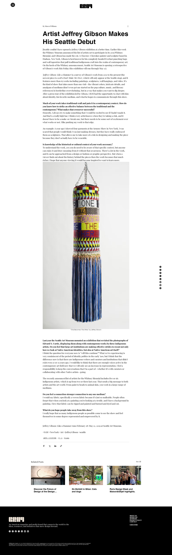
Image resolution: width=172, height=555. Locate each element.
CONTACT (133, 522)
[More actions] (127, 26)
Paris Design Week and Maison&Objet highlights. (122, 490)
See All (138, 461)
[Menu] (13, 5)
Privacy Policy (19, 544)
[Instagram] (160, 267)
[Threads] (160, 270)
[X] (160, 276)
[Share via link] (61, 446)
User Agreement (80, 543)
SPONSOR (133, 519)
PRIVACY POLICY (136, 520)
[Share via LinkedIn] (55, 446)
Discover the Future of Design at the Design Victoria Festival (45, 490)
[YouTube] (160, 282)
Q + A (60, 438)
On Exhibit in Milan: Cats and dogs (84, 490)
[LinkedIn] (160, 279)
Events (66, 438)
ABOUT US (134, 516)
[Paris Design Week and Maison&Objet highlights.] (124, 475)
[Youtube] (25, 531)
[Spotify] (160, 285)
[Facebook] (160, 273)
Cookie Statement (31, 544)
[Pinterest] (160, 288)
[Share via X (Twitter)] (49, 446)
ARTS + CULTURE (49, 438)
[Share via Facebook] (44, 446)
